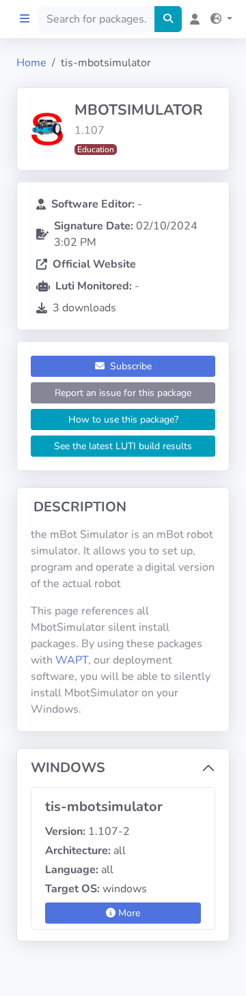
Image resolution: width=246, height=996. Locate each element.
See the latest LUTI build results (123, 446)
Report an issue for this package (123, 392)
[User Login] (192, 19)
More (127, 913)
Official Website (94, 264)
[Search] (168, 19)
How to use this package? (123, 419)
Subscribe (129, 366)
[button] (218, 19)
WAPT (71, 660)
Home (31, 62)
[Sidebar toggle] (24, 19)
